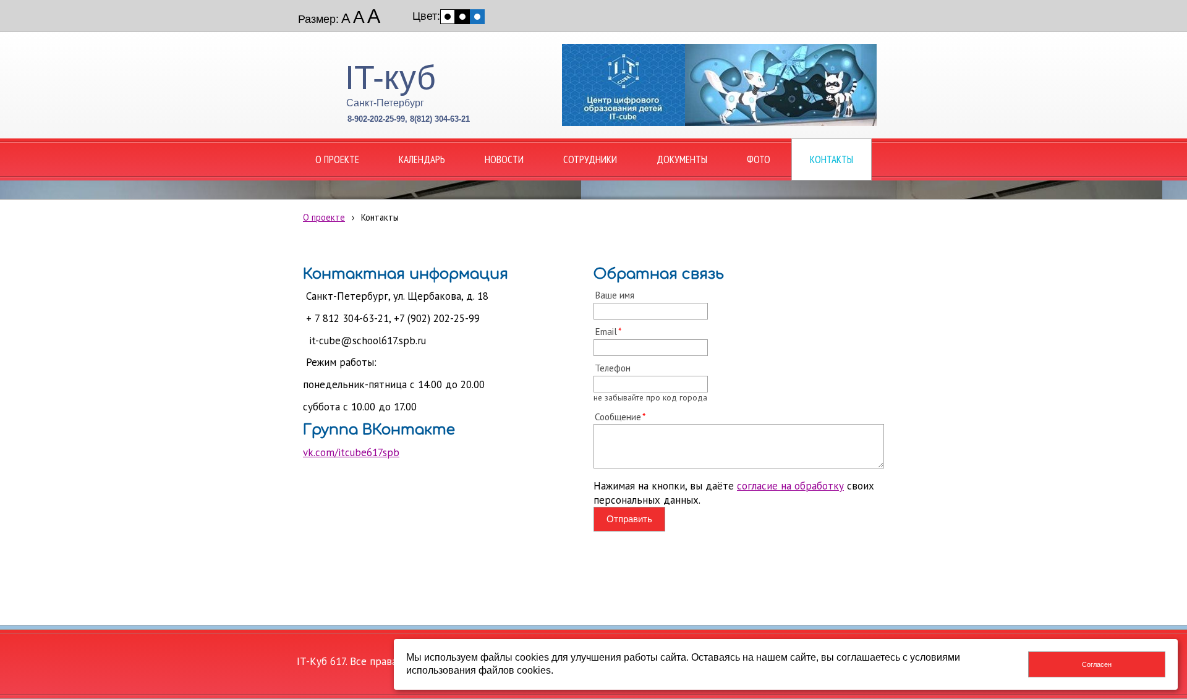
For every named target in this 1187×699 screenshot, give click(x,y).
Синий (477, 16)
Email (606, 331)
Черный (462, 16)
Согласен (1097, 664)
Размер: (318, 19)
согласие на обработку (790, 486)
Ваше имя (614, 295)
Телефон (613, 368)
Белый (447, 16)
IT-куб (390, 77)
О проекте (324, 217)
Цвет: (426, 16)
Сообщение (618, 416)
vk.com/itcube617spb (351, 452)
